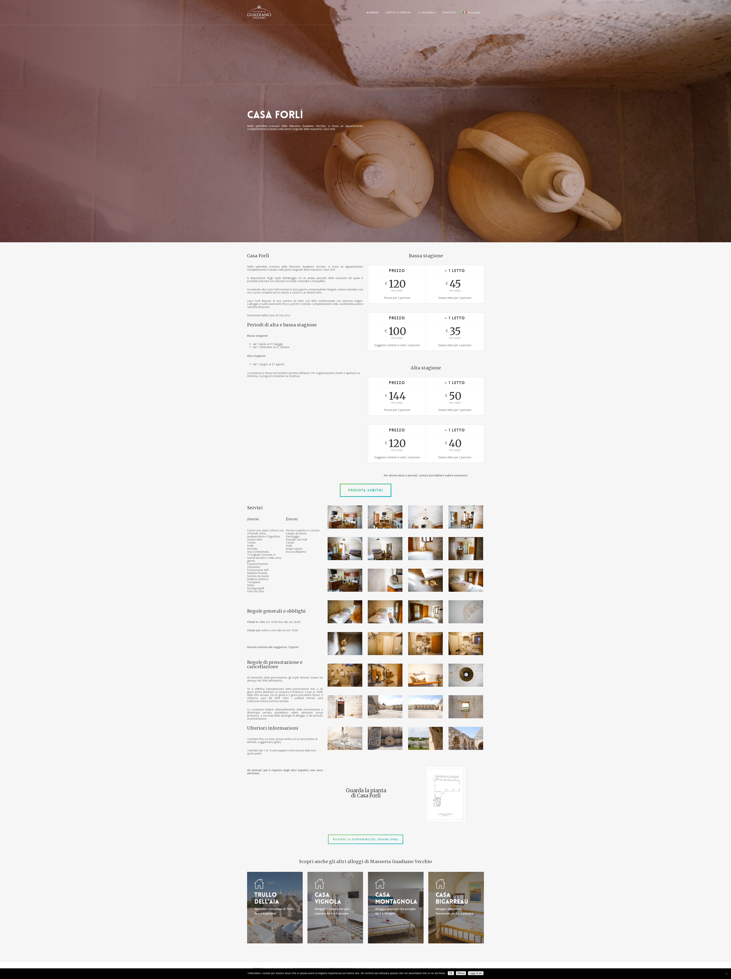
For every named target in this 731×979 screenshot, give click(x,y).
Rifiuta (460, 973)
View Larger (345, 513)
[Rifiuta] (726, 974)
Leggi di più (475, 973)
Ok (450, 973)
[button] (365, 490)
